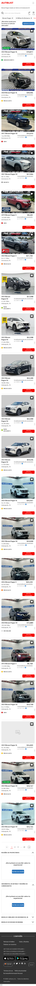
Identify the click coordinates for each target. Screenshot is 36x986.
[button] (29, 13)
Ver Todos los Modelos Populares (14, 951)
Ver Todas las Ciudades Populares (14, 949)
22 (24, 847)
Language (8, 964)
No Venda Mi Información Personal (12, 973)
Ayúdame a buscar (28, 23)
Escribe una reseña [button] (18, 871)
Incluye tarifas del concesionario (25, 54)
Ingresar (32, 965)
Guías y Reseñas (24, 942)
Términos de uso (8, 971)
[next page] (29, 847)
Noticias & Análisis (9, 942)
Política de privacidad (20, 971)
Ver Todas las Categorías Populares (14, 954)
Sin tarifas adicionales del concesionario (23, 298)
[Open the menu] (33, 3)
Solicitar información (28, 64)
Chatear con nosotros (9, 944)
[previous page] (6, 847)
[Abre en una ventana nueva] (9, 958)
